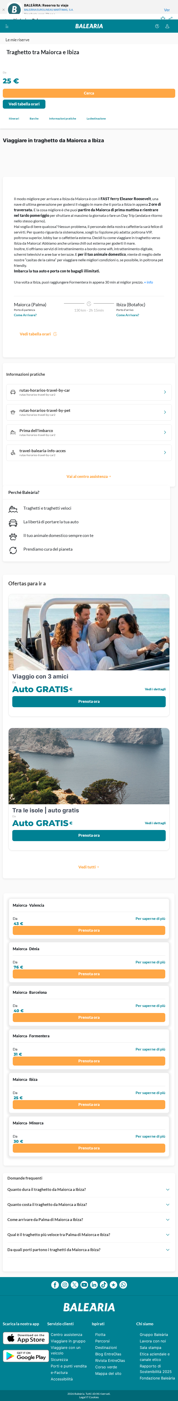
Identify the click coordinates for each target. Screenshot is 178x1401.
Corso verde (106, 1367)
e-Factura (59, 1372)
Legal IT (84, 1397)
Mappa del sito (108, 1373)
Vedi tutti (87, 867)
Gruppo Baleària (154, 1334)
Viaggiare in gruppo (68, 1341)
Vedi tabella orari (24, 103)
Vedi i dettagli (155, 689)
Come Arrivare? (25, 315)
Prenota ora (89, 701)
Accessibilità (62, 1379)
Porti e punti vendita (69, 1366)
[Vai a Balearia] (89, 26)
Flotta (100, 1334)
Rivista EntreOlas (110, 1360)
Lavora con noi (153, 1341)
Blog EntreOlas (108, 1354)
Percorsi (102, 1341)
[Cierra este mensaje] (3, 9)
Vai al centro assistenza (87, 476)
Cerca (89, 93)
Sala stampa (150, 1347)
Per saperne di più (150, 918)
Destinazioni (106, 1347)
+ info (148, 282)
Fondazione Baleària (157, 1378)
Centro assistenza (66, 1334)
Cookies (94, 1397)
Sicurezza (59, 1359)
